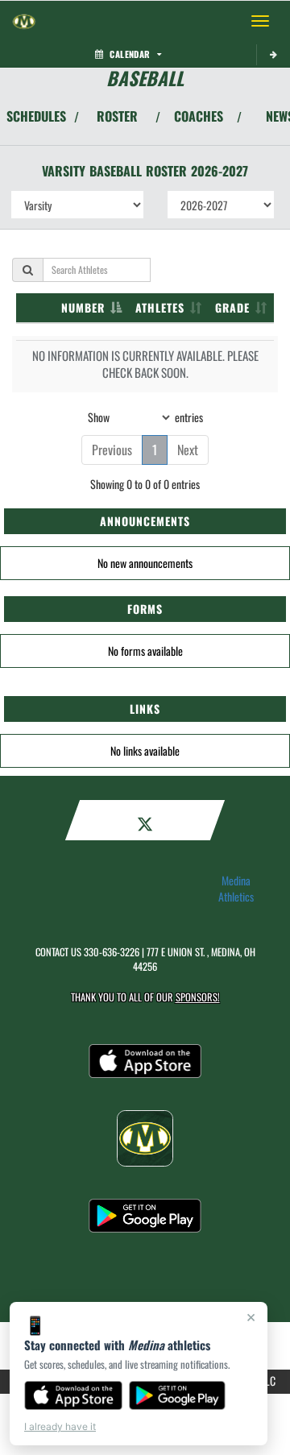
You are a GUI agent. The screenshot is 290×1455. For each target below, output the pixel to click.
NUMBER (83, 307)
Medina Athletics (236, 889)
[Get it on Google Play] (177, 1395)
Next (187, 449)
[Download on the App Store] (73, 1395)
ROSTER (117, 116)
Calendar (130, 54)
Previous (112, 449)
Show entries (145, 416)
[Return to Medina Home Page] (24, 21)
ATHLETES (159, 307)
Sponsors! (198, 997)
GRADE (232, 307)
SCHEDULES (36, 116)
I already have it (60, 1426)
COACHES (198, 116)
